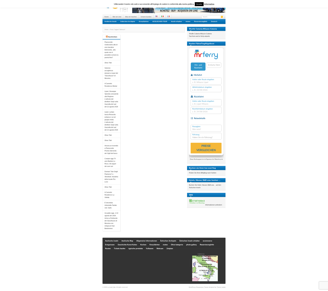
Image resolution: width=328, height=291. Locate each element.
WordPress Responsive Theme (198, 287)
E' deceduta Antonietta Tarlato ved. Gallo (111, 205)
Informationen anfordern (213, 205)
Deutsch (214, 21)
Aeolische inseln (110, 21)
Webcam (160, 248)
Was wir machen (131, 17)
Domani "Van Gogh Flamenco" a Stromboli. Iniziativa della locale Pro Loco (111, 177)
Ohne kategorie (177, 245)
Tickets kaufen (119, 248)
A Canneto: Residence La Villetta (109, 194)
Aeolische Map (127, 241)
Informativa (209, 4)
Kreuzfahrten (143, 21)
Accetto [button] (199, 4)
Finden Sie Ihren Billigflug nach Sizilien (202, 173)
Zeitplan (170, 248)
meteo (188, 21)
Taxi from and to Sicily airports (199, 36)
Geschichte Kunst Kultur (127, 245)
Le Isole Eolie (111, 287)
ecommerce (207, 241)
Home (106, 17)
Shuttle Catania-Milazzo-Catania (200, 34)
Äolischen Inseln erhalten (189, 241)
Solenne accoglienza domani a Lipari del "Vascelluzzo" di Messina (111, 73)
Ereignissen (110, 245)
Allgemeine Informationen (146, 241)
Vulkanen (149, 248)
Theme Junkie (221, 287)
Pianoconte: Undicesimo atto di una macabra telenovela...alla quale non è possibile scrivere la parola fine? (111, 49)
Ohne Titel (108, 63)
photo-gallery (191, 245)
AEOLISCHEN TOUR (159, 21)
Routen (108, 248)
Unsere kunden (146, 17)
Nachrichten (112, 37)
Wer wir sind (117, 17)
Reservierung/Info (200, 21)
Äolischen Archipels (127, 21)
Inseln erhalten (176, 21)
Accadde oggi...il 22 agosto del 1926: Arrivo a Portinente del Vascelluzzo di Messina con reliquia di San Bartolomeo (111, 220)
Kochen (143, 245)
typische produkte (136, 248)
